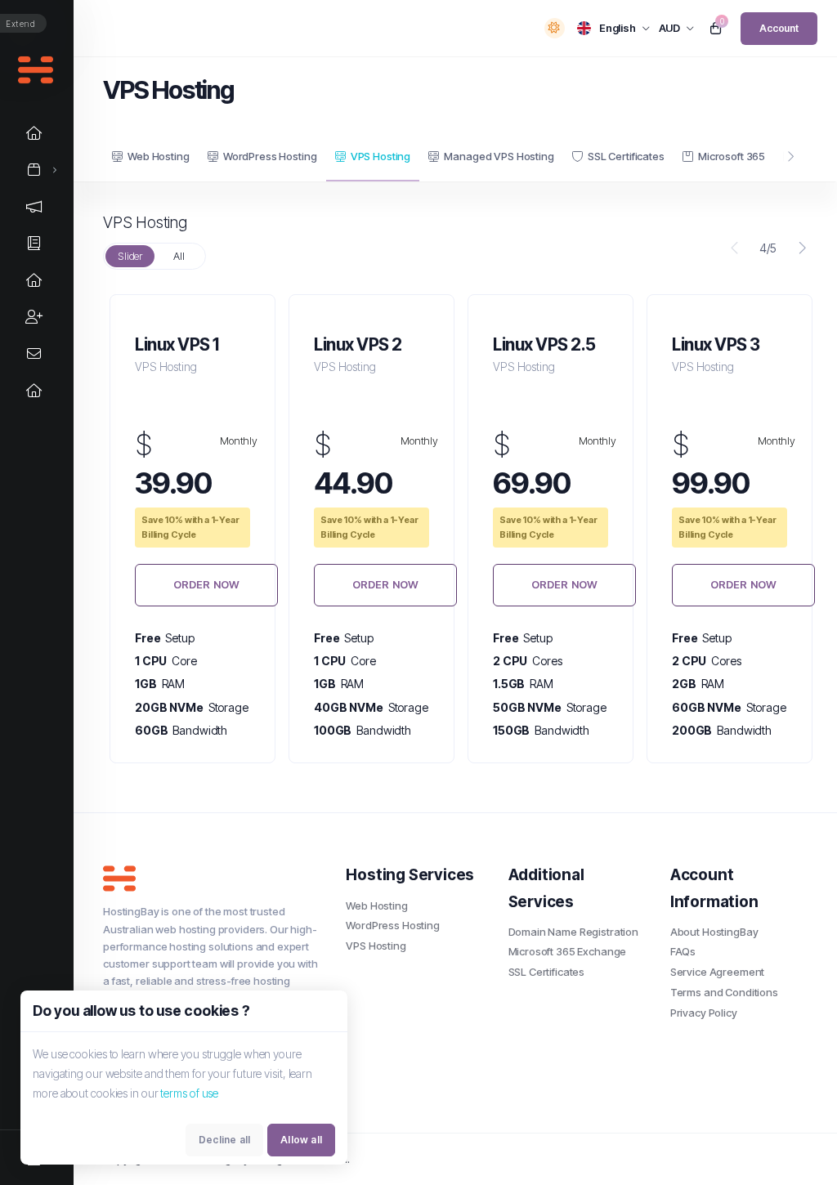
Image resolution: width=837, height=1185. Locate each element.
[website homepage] (212, 878)
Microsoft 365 (731, 156)
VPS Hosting (380, 156)
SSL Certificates (626, 156)
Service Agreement (717, 971)
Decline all (224, 1140)
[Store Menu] (34, 169)
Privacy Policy (703, 1012)
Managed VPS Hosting (498, 156)
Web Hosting (158, 156)
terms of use (189, 1093)
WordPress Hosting (269, 156)
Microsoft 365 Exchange (567, 951)
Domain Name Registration (573, 931)
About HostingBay (714, 931)
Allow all (301, 1140)
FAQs (683, 951)
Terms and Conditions (724, 992)
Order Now (206, 584)
